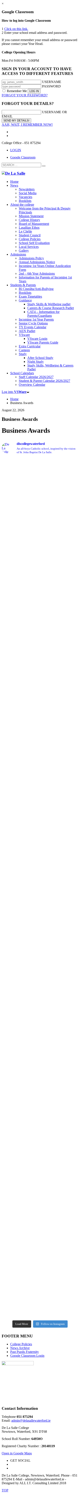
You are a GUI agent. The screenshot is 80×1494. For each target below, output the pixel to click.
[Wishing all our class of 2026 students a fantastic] (40, 486)
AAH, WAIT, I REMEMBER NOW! (27, 124)
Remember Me (17, 91)
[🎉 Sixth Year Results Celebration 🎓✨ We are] (40, 729)
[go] (43, 166)
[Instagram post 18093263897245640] (40, 1315)
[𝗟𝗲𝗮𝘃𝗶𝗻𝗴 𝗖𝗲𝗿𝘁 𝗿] (40, 633)
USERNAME (51, 82)
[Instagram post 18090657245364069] (40, 1309)
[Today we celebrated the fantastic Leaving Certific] (40, 468)
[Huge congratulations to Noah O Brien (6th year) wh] (40, 823)
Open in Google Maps (17, 1453)
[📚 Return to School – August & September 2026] (40, 545)
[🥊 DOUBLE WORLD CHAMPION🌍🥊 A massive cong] (40, 774)
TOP (5, 1490)
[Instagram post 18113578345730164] (40, 1303)
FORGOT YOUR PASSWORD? (25, 95)
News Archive (20, 1348)
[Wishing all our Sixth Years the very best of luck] (40, 511)
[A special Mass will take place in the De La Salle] (40, 1199)
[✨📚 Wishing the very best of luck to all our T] (40, 1168)
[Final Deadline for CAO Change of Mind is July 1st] (40, 1072)
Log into (14, 392)
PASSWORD (51, 86)
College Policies (21, 1344)
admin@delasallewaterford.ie (31, 1420)
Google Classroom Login (27, 1355)
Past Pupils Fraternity (24, 1352)
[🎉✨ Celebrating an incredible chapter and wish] (40, 1015)
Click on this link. (16, 29)
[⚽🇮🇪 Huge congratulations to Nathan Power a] (40, 864)
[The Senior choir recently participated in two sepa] (40, 1121)
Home (14, 399)
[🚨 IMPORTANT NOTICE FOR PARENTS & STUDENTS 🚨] (40, 901)
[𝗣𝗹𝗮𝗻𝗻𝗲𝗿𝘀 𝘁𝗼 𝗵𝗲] (40, 1256)
